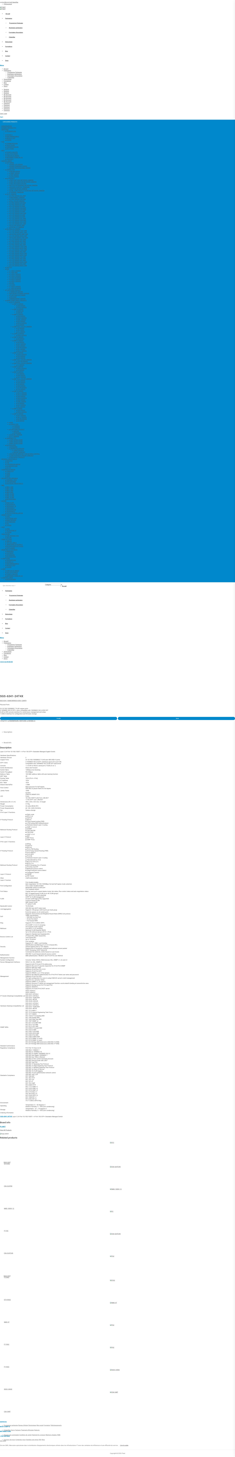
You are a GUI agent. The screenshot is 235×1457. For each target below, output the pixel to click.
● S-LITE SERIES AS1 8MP (17, 260)
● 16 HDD (12, 285)
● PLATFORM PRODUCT (13, 290)
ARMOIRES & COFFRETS (9, 550)
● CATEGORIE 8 (10, 504)
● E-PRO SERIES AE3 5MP (17, 252)
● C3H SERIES (20, 382)
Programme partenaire (11, 1425)
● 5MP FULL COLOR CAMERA (22, 363)
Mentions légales (51, 1435)
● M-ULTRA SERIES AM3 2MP (18, 234)
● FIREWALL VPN (11, 480)
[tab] (119, 728)
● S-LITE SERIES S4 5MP (17, 215)
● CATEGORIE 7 (10, 508)
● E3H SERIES (20, 321)
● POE (7, 463)
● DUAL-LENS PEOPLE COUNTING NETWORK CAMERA (26, 191)
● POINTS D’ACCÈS (11, 574)
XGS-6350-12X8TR (20, 701)
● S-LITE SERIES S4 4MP (17, 211)
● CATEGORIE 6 (10, 511)
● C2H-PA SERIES (22, 361)
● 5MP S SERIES (17, 337)
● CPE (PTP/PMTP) (11, 154)
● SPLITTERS (9, 149)
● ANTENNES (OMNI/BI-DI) (14, 157)
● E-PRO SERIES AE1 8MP (17, 241)
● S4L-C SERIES (21, 351)
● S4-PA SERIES (21, 347)
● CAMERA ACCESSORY (16, 449)
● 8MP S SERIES (17, 372)
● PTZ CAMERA (14, 436)
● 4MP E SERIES (17, 314)
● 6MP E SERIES (17, 367)
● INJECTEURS (10, 145)
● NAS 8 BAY (9, 492)
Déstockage (8, 42)
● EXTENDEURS (10, 522)
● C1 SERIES (20, 365)
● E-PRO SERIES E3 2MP (17, 204)
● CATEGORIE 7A (10, 506)
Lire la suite (124, 1445)
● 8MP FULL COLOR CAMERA (22, 360)
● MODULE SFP (10, 138)
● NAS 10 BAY (9, 494)
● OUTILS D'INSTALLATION (14, 513)
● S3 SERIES (20, 374)
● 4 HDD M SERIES (15, 278)
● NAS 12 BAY (9, 496)
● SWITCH (8, 267)
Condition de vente (25, 1435)
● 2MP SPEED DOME (16, 440)
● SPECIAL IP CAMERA (16, 227)
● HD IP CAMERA (10, 194)
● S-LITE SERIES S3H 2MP (17, 222)
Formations (8, 46)
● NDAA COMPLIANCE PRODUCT (16, 300)
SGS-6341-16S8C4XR (7, 701)
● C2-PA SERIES (21, 388)
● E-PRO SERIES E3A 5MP (17, 199)
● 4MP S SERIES (17, 340)
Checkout (7, 103)
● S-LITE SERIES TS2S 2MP (18, 231)
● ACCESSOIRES (10, 445)
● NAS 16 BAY (9, 497)
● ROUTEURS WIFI (11, 518)
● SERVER (15, 431)
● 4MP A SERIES (17, 309)
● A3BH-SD (20, 311)
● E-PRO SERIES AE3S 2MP (18, 255)
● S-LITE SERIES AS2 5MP (17, 264)
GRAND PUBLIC (6, 515)
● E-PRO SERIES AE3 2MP (17, 259)
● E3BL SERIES (21, 320)
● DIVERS (8, 140)
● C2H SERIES (20, 386)
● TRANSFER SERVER (16, 292)
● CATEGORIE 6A (10, 510)
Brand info (7, 743)
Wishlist (6, 89)
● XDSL (7, 476)
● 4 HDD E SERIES (15, 279)
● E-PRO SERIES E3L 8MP (17, 196)
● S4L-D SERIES (21, 395)
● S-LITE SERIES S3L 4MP (17, 218)
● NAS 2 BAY (9, 487)
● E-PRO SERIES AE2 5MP (17, 245)
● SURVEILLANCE (7, 578)
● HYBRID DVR (10, 170)
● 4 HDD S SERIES (15, 281)
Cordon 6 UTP (9, 503)
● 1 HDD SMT (13, 272)
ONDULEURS (5, 534)
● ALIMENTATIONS (11, 466)
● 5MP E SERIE (17, 408)
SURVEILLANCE (6, 161)
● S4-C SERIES (21, 344)
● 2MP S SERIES (17, 391)
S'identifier (7, 1430)
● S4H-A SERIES (21, 398)
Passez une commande (11, 1435)
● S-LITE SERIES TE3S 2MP (18, 250)
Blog (6, 51)
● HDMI (7, 475)
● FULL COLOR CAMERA (17, 201)
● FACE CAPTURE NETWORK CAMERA (21, 180)
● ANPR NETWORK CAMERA (18, 189)
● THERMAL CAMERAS (16, 192)
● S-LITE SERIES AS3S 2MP (18, 236)
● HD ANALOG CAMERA (12, 229)
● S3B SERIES (20, 375)
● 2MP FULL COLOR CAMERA (22, 327)
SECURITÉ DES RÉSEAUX (9, 478)
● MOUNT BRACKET (18, 452)
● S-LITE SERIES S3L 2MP (17, 224)
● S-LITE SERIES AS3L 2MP (18, 232)
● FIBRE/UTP (9, 471)
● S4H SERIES (20, 396)
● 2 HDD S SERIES (15, 276)
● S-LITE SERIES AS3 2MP (17, 239)
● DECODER (13, 297)
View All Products (5, 1130)
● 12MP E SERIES (18, 333)
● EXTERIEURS (10, 555)
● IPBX (7, 529)
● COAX (7, 473)
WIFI (2, 150)
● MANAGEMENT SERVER (17, 299)
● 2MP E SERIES (17, 304)
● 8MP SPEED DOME (16, 443)
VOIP (3, 527)
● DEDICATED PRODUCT (17, 457)
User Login (3, 114)
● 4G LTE (8, 468)
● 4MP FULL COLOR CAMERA (22, 379)
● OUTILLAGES (10, 548)
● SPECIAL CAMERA (15, 435)
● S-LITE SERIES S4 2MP (17, 217)
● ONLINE (8, 537)
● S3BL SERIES (21, 401)
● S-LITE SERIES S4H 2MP (17, 213)
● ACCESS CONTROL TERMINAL (19, 187)
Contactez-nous (20, 1440)
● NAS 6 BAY (9, 490)
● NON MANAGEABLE (12, 136)
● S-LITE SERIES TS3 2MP (17, 243)
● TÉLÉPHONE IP (10, 531)
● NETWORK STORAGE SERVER (19, 293)
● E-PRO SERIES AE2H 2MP (18, 253)
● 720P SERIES (14, 175)
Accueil (8, 14)
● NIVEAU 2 (9, 135)
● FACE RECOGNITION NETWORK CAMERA (22, 182)
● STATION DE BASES (12, 156)
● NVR (7, 269)
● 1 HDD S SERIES (15, 271)
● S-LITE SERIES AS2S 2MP (18, 265)
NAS (2, 485)
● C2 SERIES (20, 328)
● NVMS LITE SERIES (16, 164)
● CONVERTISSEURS (12, 147)
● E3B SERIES (20, 306)
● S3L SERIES (20, 349)
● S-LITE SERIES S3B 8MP (17, 210)
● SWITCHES (5, 558)
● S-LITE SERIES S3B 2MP (17, 220)
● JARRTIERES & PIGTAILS (13, 544)
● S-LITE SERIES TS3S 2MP (18, 246)
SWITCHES (5, 129)
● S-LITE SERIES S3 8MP (17, 206)
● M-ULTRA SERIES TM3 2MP (18, 238)
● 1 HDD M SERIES (15, 288)
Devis (6, 60)
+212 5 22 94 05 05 (6, 662)
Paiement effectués (27, 1430)
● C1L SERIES (20, 332)
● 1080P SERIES (14, 173)
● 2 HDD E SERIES (15, 274)
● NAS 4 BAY (9, 489)
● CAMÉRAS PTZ (10, 438)
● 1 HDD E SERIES (15, 286)
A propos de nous (9, 1440)
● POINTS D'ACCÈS (11, 152)
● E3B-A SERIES (21, 307)
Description (8, 732)
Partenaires (8, 18)
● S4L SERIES (20, 346)
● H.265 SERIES (14, 177)
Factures (18, 1430)
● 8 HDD (11, 283)
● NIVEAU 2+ (9, 133)
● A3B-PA (19, 313)
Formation (47, 1425)
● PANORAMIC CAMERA (17, 197)
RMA (58, 1435)
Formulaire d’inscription (16, 32)
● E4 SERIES (20, 325)
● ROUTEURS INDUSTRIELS (14, 483)
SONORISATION (6, 126)
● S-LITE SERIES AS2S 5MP (18, 262)
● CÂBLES (8, 541)
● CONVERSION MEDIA (12, 464)
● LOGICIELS (9, 159)
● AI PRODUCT (10, 178)
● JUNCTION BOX (18, 450)
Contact (7, 56)
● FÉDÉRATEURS (10, 131)
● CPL (7, 524)
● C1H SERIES (20, 389)
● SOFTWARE (9, 163)
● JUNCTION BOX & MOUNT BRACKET (21, 456)
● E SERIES (16, 426)
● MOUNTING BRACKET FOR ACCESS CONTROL (24, 454)
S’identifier (14, 2)
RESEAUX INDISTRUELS (9, 459)
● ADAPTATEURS (10, 520)
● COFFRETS (9, 553)
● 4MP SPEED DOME (16, 442)
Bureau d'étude (23, 1425)
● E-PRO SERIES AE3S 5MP (18, 248)
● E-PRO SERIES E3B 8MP (17, 203)
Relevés (37, 1430)
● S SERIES (16, 428)
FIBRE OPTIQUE (6, 539)
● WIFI (3, 569)
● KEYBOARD (16, 433)
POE (2, 142)
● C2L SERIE (20, 330)
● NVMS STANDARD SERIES (18, 166)
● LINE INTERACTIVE (12, 536)
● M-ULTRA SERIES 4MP (17, 225)
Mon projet (39, 1425)
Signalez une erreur (32, 1440)
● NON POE (9, 461)
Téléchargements (56, 1425)
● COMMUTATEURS (11, 143)
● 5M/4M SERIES (14, 171)
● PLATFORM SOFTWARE (17, 295)
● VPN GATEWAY (10, 482)
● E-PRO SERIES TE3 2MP (17, 257)
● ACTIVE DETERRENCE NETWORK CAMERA (23, 185)
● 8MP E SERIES (17, 353)
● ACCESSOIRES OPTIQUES (14, 546)
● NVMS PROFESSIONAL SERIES (19, 168)
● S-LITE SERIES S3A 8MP (17, 208)
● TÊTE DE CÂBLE (11, 543)
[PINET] (3, 7)
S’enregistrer (8, 4)
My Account (7, 95)
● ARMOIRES (9, 551)
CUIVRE (3, 501)
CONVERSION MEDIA (8, 469)
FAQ (40, 1440)
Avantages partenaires (15, 28)
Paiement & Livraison (38, 1435)
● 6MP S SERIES (17, 414)
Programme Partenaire (16, 23)
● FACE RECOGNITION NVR (17, 184)
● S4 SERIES (20, 339)
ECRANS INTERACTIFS (8, 128)
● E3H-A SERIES (21, 323)
